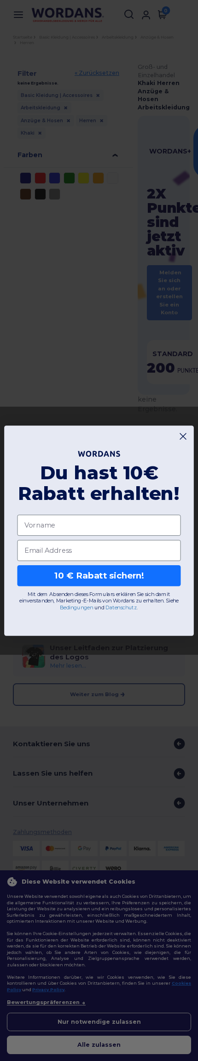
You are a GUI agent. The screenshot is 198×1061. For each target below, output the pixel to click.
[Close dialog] (183, 436)
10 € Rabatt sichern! (99, 575)
